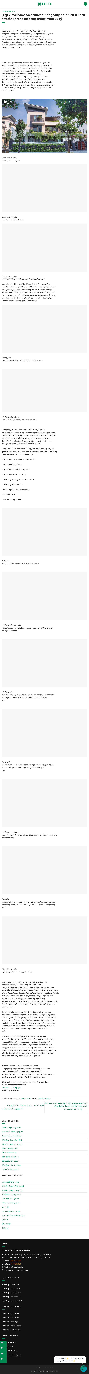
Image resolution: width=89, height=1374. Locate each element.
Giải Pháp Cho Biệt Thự (11, 1293)
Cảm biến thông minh (10, 1199)
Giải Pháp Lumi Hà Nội (11, 1284)
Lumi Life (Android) (9, 1342)
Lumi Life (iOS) (7, 1346)
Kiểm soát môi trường (10, 1161)
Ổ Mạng (5, 1228)
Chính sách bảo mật (10, 1321)
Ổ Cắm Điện (6, 1224)
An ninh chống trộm (10, 1148)
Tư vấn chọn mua (8, 11)
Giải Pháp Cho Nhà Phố (11, 1297)
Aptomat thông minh (10, 1182)
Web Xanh (50, 1368)
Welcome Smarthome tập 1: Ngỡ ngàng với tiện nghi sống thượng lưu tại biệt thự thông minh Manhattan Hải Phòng (66, 1106)
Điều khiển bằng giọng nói (12, 1131)
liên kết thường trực (44, 1098)
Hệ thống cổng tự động (11, 1165)
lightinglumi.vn (22, 1270)
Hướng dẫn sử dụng (10, 1350)
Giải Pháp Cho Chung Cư (12, 1301)
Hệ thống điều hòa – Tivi (12, 1140)
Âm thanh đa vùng (9, 1152)
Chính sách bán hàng (10, 1313)
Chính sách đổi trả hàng (11, 1326)
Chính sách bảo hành (10, 1317)
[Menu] (3, 4)
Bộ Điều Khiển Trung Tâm (12, 1190)
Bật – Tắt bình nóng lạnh (12, 1144)
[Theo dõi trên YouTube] (19, 1355)
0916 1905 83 (15, 1261)
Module (5, 1219)
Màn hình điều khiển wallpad (13, 1215)
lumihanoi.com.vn (10, 1270)
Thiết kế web (40, 1368)
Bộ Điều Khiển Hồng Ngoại (13, 1186)
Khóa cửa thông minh (10, 1169)
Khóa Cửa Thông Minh (11, 1211)
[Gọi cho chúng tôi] (15, 1355)
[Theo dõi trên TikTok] (7, 1355)
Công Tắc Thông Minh (11, 1203)
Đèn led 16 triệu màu (10, 1157)
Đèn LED (5, 1207)
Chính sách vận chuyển (11, 1330)
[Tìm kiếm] (85, 4)
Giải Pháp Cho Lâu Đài (11, 1288)
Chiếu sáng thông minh (11, 1127)
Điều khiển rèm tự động (11, 1136)
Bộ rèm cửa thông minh (11, 1194)
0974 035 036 (16, 1264)
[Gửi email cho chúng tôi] (11, 1355)
